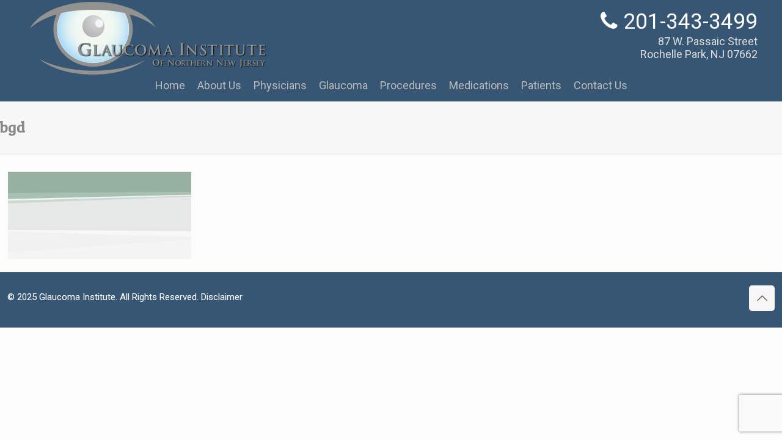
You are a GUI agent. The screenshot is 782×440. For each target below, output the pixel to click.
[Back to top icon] (762, 298)
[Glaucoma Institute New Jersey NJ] (147, 69)
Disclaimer (222, 297)
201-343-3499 (690, 21)
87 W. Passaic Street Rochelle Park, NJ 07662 (699, 48)
